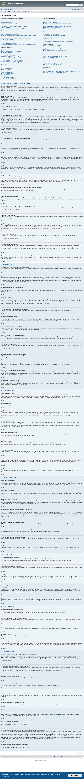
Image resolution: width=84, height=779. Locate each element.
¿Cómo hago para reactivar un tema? (8, 64)
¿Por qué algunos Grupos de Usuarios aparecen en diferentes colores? (57, 26)
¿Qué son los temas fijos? (6, 75)
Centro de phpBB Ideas (64, 723)
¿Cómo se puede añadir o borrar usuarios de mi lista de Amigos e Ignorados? (58, 41)
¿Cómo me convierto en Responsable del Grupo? (53, 24)
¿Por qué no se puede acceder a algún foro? (10, 56)
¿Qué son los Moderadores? (48, 21)
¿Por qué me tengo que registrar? (8, 19)
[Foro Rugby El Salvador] (4, 4)
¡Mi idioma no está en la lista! (7, 39)
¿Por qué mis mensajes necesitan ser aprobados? (11, 62)
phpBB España (47, 760)
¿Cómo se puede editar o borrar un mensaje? (10, 50)
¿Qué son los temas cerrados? (7, 77)
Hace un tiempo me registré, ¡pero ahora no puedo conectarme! (14, 26)
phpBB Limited (54, 714)
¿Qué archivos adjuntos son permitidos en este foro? (53, 63)
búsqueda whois (28, 733)
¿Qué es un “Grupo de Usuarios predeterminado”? (53, 27)
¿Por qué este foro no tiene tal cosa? (50, 69)
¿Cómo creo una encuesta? (6, 52)
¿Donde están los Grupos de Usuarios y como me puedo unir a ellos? (57, 23)
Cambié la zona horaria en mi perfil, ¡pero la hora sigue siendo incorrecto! (15, 38)
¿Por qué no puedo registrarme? (7, 22)
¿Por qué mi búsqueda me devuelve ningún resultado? (53, 46)
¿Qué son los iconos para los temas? (8, 78)
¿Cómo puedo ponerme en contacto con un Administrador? (54, 72)
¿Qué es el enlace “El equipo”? (49, 28)
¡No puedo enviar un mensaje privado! (50, 33)
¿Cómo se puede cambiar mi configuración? (10, 34)
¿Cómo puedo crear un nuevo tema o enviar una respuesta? (13, 48)
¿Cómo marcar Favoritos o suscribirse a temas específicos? (55, 56)
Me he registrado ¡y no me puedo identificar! (10, 23)
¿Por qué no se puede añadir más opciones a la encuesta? (13, 53)
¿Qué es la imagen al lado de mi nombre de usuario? (11, 40)
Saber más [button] (6, 776)
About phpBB (26, 715)
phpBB (69, 218)
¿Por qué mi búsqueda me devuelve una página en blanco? (54, 48)
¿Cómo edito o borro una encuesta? (8, 55)
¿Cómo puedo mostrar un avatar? (8, 41)
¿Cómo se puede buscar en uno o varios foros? (52, 45)
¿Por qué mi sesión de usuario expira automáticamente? (12, 28)
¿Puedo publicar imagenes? (6, 72)
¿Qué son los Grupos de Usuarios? (50, 22)
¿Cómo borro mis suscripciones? (49, 58)
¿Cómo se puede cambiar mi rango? (8, 43)
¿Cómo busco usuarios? (48, 49)
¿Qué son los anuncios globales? (8, 73)
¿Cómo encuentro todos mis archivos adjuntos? (52, 64)
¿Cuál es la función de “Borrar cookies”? (9, 30)
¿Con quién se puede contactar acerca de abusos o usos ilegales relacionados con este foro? (61, 71)
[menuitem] (11, 9)
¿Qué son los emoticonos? (6, 70)
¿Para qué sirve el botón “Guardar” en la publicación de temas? (13, 61)
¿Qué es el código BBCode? (7, 68)
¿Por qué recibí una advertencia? (8, 58)
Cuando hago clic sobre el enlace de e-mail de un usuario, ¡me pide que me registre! (18, 44)
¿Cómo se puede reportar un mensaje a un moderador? (12, 60)
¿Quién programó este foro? (48, 68)
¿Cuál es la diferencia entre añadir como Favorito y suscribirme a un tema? (58, 55)
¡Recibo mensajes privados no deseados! (51, 34)
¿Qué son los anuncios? (6, 74)
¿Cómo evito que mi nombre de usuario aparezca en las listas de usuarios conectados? (18, 35)
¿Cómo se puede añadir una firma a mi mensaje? (11, 51)
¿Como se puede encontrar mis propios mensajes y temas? (55, 50)
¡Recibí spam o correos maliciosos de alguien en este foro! (54, 35)
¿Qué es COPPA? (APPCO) (7, 21)
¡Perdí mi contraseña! (5, 27)
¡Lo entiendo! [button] (75, 775)
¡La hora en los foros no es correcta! (8, 36)
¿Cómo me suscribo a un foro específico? (51, 57)
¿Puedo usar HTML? (5, 69)
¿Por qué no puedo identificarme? (8, 24)
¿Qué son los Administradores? (49, 19)
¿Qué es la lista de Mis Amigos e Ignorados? (52, 39)
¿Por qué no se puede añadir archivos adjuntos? (11, 57)
